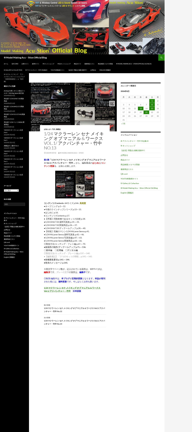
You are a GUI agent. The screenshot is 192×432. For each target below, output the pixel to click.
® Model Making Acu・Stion (72, 153)
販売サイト (35, 64)
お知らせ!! (47, 129)
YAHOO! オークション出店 (13, 175)
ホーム (6, 64)
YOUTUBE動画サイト (58, 70)
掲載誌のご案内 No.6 (11, 146)
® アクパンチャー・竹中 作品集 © (36, 70)
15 (152, 108)
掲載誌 (58, 129)
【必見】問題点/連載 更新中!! (77, 70)
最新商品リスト (90, 64)
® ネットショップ (48, 64)
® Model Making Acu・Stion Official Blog (25, 57)
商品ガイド (77, 64)
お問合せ (93, 70)
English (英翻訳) (105, 70)
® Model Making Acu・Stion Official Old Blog (134, 64)
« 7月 (123, 123)
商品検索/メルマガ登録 (105, 64)
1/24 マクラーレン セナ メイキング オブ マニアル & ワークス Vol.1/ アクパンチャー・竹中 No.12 (74, 308)
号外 (53, 129)
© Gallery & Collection (13, 70)
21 (146, 112)
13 (141, 108)
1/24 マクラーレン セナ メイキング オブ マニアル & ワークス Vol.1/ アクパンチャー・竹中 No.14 (74, 321)
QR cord (15, 64)
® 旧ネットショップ (64, 64)
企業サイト (25, 64)
